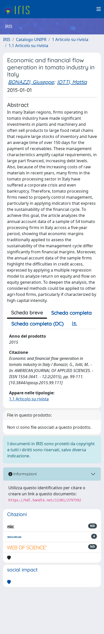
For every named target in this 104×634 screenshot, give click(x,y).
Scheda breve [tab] (27, 312)
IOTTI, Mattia (72, 82)
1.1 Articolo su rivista (28, 45)
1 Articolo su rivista (70, 39)
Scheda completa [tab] (71, 313)
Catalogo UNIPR (31, 39)
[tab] (75, 323)
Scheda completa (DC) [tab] (37, 323)
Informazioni (24, 473)
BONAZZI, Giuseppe (31, 82)
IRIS (6, 39)
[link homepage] (18, 9)
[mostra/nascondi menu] (98, 9)
